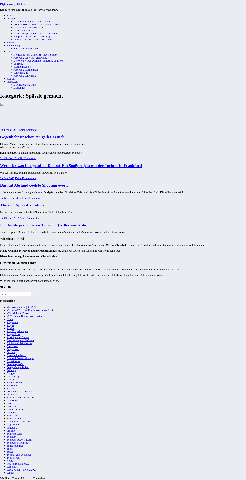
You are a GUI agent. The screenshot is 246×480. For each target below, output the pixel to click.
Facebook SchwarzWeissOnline (30, 57)
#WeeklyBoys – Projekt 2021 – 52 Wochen (36, 33)
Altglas (10, 325)
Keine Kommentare (29, 129)
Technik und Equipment (19, 454)
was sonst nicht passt (18, 463)
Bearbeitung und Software (20, 340)
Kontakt (11, 78)
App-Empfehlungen (17, 331)
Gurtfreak (12, 379)
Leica (10, 403)
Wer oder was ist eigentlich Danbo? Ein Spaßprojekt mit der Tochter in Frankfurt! (71, 165)
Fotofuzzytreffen (15, 364)
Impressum (12, 81)
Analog (11, 328)
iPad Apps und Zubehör (26, 48)
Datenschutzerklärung (24, 84)
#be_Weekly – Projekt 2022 (28, 27)
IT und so (12, 394)
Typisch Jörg (13, 457)
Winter (10, 472)
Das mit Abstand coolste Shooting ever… (35, 185)
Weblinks (12, 466)
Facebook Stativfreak (24, 75)
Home (10, 15)
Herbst (10, 388)
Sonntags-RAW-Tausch (19, 439)
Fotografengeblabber (18, 367)
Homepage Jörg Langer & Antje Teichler (35, 54)
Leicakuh (12, 406)
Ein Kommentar (27, 158)
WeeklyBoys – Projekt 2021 (21, 469)
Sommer (11, 436)
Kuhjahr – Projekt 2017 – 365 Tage (32, 36)
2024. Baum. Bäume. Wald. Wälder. (32, 21)
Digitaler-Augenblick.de (13, 4)
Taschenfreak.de (22, 66)
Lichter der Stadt (15, 409)
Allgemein (12, 322)
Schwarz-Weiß (14, 433)
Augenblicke (13, 334)
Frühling (11, 370)
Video (10, 460)
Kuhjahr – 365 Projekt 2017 (21, 397)
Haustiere (12, 385)
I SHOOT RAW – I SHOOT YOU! (32, 39)
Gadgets (11, 373)
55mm (10, 319)
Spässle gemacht (15, 445)
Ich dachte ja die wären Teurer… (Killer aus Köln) (43, 225)
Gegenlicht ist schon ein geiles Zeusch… (34, 137)
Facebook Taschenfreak (25, 69)
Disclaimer (19, 87)
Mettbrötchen (14, 418)
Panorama (12, 427)
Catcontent (12, 346)
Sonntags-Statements (18, 442)
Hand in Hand (14, 382)
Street (10, 451)
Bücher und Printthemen (19, 343)
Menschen (12, 415)
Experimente (13, 361)
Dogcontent (13, 349)
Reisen (10, 42)
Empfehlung (13, 45)
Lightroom (12, 412)
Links (10, 51)
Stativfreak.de (20, 72)
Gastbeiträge (13, 376)
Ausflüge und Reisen (18, 337)
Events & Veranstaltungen (20, 358)
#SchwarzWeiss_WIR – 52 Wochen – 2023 (36, 24)
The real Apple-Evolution (22, 205)
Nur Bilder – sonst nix (18, 421)
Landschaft (12, 400)
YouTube (18, 63)
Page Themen (14, 424)
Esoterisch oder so (16, 355)
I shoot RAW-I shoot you (20, 391)
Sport (9, 448)
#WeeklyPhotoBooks (24, 30)
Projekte (11, 18)
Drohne (11, 352)
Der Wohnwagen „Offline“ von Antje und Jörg (38, 60)
